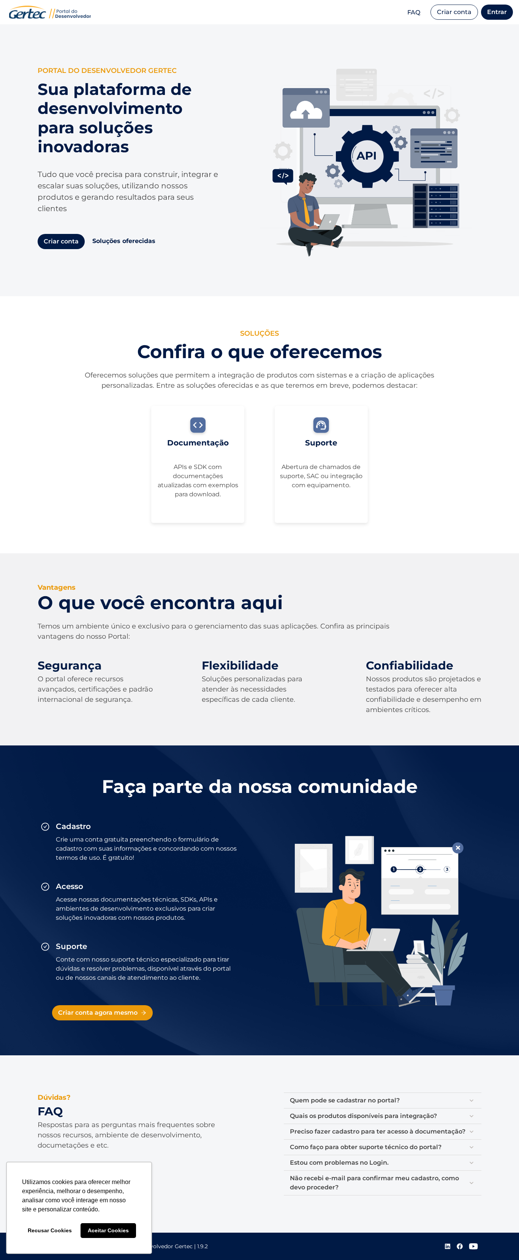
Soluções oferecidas (123, 241)
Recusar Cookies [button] (50, 1230)
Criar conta (454, 12)
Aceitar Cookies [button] (108, 1230)
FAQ (413, 12)
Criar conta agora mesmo (98, 1012)
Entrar (497, 12)
